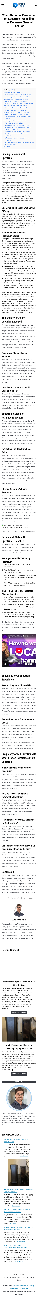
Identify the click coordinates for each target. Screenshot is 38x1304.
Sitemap (25, 1288)
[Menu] (3, 5)
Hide (12, 90)
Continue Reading (19, 1012)
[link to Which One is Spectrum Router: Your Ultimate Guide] (19, 966)
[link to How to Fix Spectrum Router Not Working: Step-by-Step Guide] (19, 1029)
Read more (24, 1156)
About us (16, 1286)
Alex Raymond (19, 919)
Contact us (24, 1286)
